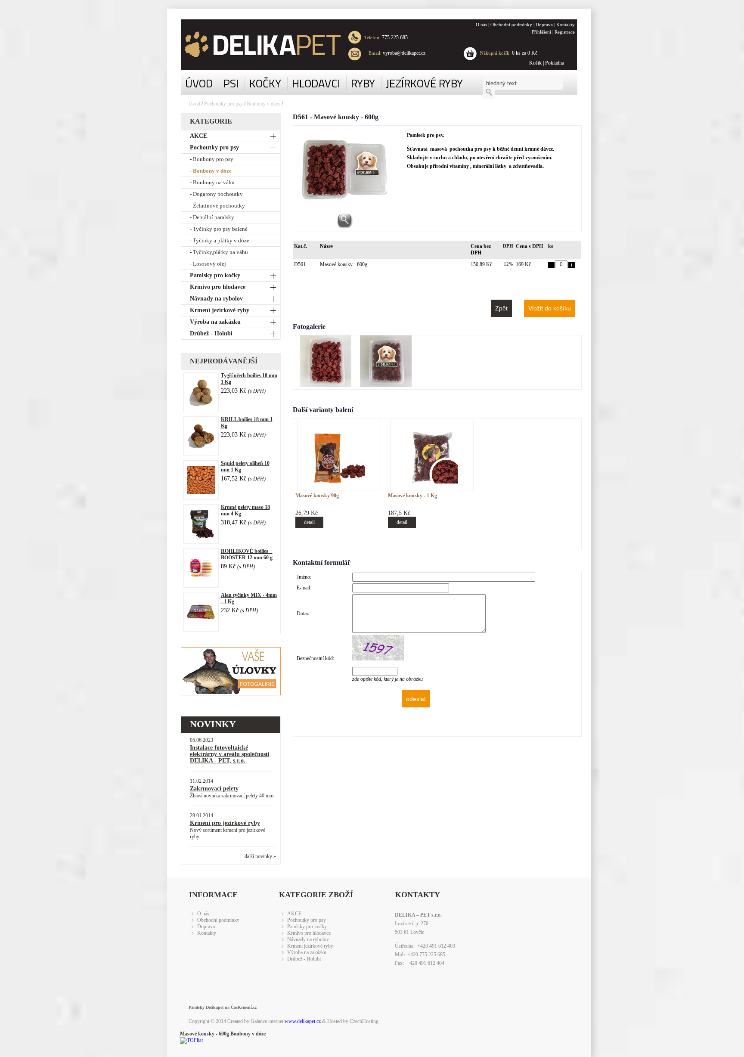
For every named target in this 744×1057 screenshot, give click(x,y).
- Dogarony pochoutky (216, 194)
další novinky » (260, 856)
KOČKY (265, 83)
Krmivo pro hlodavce (217, 287)
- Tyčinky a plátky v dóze (219, 240)
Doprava (544, 24)
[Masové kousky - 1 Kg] (432, 482)
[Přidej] (571, 266)
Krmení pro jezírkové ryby (225, 823)
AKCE (198, 136)
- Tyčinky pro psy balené (219, 229)
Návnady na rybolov (216, 298)
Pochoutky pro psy (224, 104)
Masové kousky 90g (317, 496)
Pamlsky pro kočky (215, 275)
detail (309, 522)
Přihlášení (541, 31)
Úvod (194, 104)
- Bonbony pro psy (211, 159)
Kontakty (565, 24)
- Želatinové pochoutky (217, 205)
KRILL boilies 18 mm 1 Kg (247, 422)
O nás (481, 24)
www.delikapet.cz (303, 1021)
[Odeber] (551, 266)
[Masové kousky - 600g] (325, 385)
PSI (231, 83)
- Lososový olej (208, 263)
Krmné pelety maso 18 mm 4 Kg (245, 510)
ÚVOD (199, 83)
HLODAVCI (316, 83)
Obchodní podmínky (511, 24)
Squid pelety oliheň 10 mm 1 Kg (245, 466)
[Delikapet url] (256, 44)
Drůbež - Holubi (211, 333)
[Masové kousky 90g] (339, 482)
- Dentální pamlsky (212, 217)
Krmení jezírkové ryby (219, 310)
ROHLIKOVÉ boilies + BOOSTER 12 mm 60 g (247, 554)
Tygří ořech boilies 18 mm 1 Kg (249, 378)
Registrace (565, 31)
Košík (535, 63)
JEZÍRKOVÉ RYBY (424, 83)
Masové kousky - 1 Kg (412, 496)
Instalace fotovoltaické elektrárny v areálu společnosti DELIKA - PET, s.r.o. (230, 754)
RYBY (363, 83)
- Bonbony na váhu (212, 182)
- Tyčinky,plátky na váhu (219, 252)
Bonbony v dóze (263, 104)
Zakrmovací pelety (214, 788)
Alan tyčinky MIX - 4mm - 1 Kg (249, 598)
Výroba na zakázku (215, 322)
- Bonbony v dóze (211, 170)
